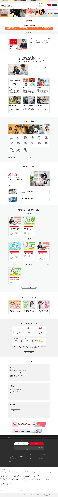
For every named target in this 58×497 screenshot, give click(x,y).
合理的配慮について (39, 494)
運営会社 (25, 494)
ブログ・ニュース (32, 458)
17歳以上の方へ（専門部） (42, 454)
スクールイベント (10, 457)
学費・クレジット (32, 455)
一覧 (48, 38)
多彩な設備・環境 (10, 456)
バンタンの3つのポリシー (32, 494)
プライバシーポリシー (46, 494)
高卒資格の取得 (22, 456)
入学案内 (31, 454)
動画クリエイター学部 (22, 454)
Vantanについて (10, 461)
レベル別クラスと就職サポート (12, 458)
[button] (8, 44)
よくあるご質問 (41, 458)
